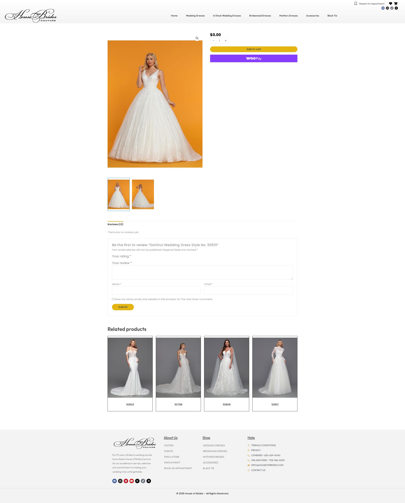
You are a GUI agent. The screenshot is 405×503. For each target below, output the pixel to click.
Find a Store (171, 456)
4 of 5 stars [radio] (145, 257)
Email (208, 284)
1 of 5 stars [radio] (134, 257)
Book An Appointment (178, 468)
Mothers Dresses (288, 15)
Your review (122, 263)
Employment (172, 462)
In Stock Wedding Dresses (227, 15)
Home (174, 15)
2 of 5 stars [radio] (137, 257)
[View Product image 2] (143, 194)
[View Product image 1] (119, 194)
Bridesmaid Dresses (260, 15)
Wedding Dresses (195, 15)
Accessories (312, 15)
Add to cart (253, 49)
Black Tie (332, 15)
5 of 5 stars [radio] (148, 257)
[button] (197, 38)
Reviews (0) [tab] (115, 224)
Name (116, 284)
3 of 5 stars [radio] (141, 257)
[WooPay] (253, 58)
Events (168, 451)
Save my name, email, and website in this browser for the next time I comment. (164, 299)
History (169, 445)
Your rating (121, 256)
